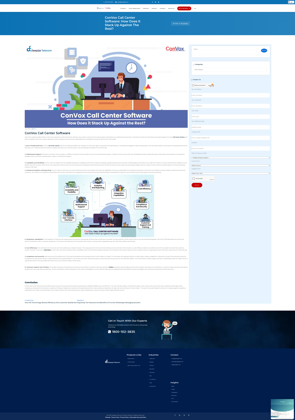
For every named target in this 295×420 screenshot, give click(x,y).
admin (34, 128)
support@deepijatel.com (177, 361)
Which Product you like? (199, 153)
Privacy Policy (124, 417)
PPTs (173, 398)
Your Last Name (196, 100)
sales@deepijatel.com (177, 358)
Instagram (188, 415)
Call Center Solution (179, 137)
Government (153, 386)
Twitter (184, 415)
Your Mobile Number (198, 121)
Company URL (196, 132)
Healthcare (152, 358)
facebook (175, 415)
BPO (151, 375)
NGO (151, 382)
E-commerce (153, 379)
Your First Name (196, 89)
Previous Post (51, 302)
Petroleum (152, 372)
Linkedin (179, 415)
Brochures (174, 395)
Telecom (152, 365)
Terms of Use (115, 417)
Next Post (109, 302)
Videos (173, 389)
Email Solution (131, 358)
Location (194, 142)
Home (176, 23)
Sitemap (107, 417)
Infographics (175, 392)
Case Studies (175, 401)
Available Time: (196, 169)
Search (195, 49)
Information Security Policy (138, 417)
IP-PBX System (131, 362)
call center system (53, 145)
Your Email (195, 110)
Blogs (173, 386)
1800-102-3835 (123, 332)
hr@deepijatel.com (176, 364)
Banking (151, 362)
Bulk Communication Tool (134, 365)
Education (152, 369)
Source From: (196, 161)
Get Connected (115, 337)
